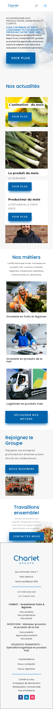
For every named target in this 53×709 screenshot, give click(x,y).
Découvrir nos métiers (26, 417)
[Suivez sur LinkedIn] (26, 697)
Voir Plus (20, 58)
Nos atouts (26, 638)
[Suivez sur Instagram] (32, 697)
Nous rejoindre (22, 469)
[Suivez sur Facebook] (20, 697)
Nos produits (26, 612)
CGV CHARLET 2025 (26, 596)
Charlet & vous (26, 679)
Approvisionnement (26, 635)
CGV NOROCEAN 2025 (26, 592)
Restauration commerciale (26, 686)
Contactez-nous (26, 536)
